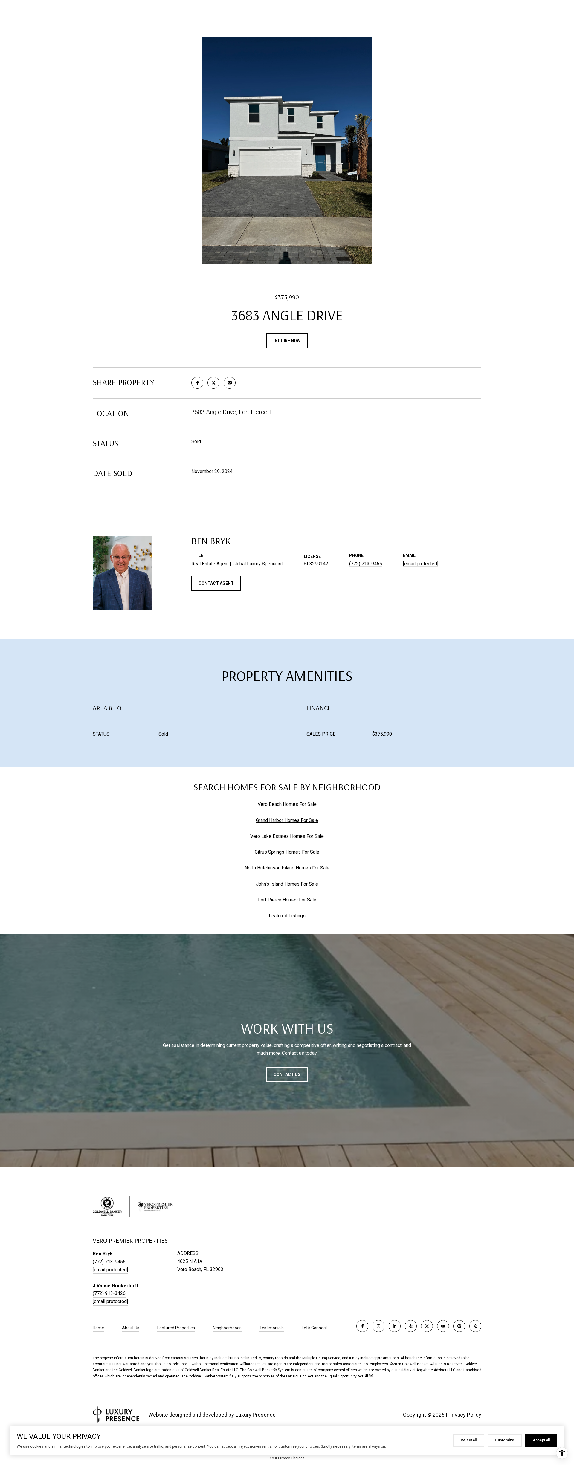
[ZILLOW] (475, 1326)
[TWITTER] (427, 1326)
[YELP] (411, 1326)
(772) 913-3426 (109, 1293)
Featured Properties (176, 1327)
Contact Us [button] (287, 1074)
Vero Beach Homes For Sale (287, 804)
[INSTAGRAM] (378, 1326)
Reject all (469, 1440)
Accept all (541, 1440)
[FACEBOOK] (362, 1326)
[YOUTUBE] (443, 1326)
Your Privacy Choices (287, 1458)
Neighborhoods (227, 1327)
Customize (504, 1440)
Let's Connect (314, 1327)
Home (98, 1327)
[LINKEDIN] (395, 1326)
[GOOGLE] (459, 1326)
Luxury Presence (256, 1415)
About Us (130, 1327)
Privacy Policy (464, 1415)
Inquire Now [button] (287, 340)
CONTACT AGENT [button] (216, 583)
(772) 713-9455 (365, 564)
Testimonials (271, 1327)
